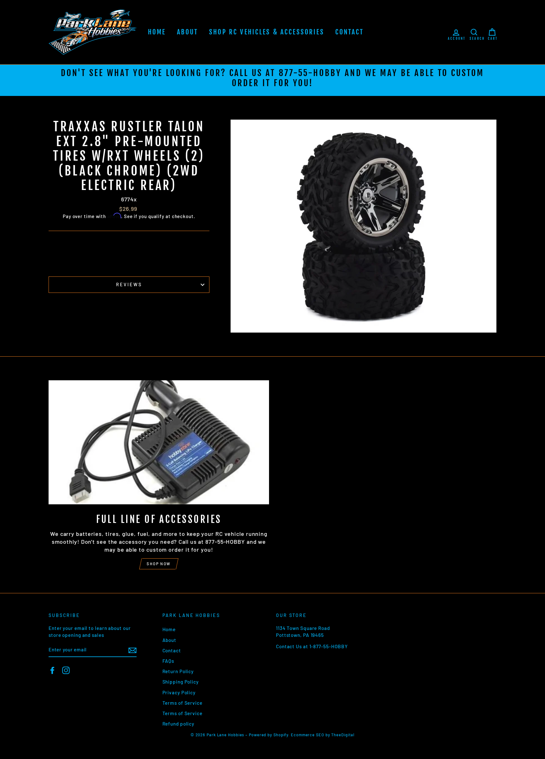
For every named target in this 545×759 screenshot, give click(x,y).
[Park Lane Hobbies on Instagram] (66, 670)
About (187, 32)
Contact (349, 32)
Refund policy (178, 723)
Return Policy (178, 671)
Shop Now (159, 563)
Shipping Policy (180, 682)
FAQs (168, 661)
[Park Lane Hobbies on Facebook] (52, 670)
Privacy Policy (179, 692)
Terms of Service (182, 703)
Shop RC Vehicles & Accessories (266, 32)
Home (157, 32)
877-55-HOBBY (310, 73)
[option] (272, 80)
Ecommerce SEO (307, 734)
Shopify (280, 734)
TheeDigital (343, 734)
